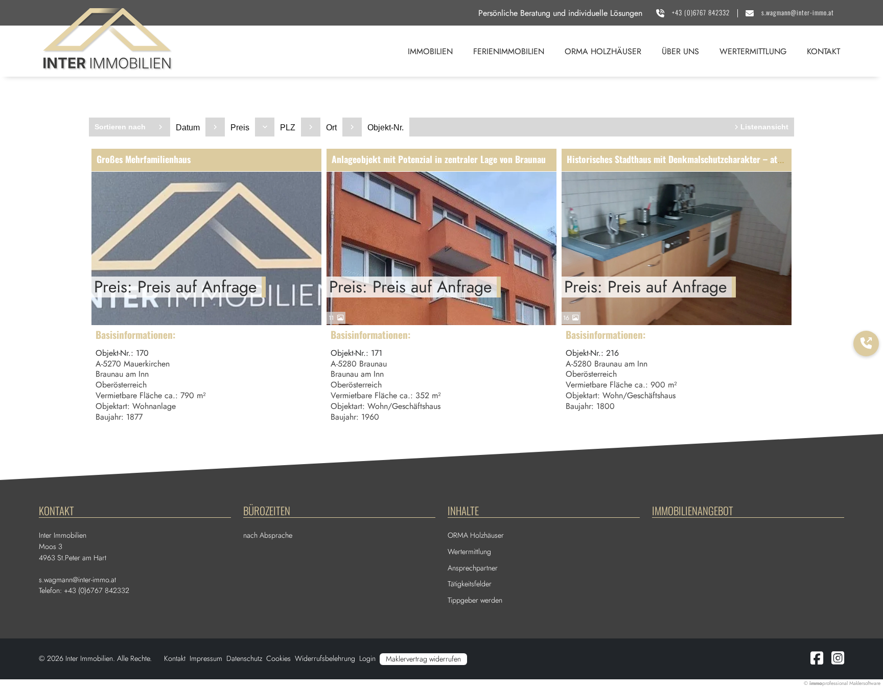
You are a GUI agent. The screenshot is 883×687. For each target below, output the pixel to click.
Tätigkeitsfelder (470, 584)
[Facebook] (816, 661)
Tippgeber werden (475, 600)
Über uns (680, 51)
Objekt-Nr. (385, 127)
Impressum (206, 658)
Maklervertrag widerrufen (423, 659)
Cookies (278, 658)
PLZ (287, 127)
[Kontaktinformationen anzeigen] (866, 343)
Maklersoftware (864, 683)
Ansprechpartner (473, 568)
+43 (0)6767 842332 (701, 12)
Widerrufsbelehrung (325, 658)
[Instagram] (837, 661)
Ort (331, 127)
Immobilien (430, 51)
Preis (239, 127)
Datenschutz (244, 658)
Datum (188, 127)
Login (367, 658)
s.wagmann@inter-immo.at (797, 12)
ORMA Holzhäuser (603, 51)
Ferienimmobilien (508, 51)
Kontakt (823, 51)
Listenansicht (764, 127)
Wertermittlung (752, 51)
